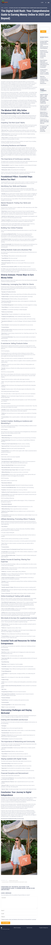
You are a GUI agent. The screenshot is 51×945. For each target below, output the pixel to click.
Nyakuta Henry (43, 112)
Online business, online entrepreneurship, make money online (14, 882)
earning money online (13, 880)
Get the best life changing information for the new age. (12, 818)
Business (6, 7)
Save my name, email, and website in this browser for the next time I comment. (19, 919)
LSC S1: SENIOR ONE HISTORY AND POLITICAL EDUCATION (44, 128)
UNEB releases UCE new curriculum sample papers (44, 108)
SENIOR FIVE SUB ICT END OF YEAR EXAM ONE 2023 (44, 122)
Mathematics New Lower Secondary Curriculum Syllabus (44, 115)
